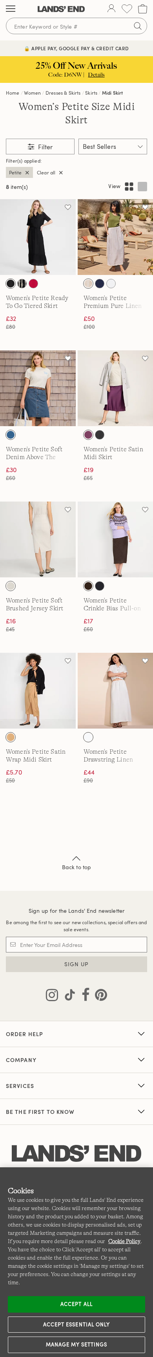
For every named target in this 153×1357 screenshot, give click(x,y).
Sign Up (76, 964)
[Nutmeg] (10, 737)
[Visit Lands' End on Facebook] (83, 996)
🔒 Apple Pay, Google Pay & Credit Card (76, 48)
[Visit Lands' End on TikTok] (67, 996)
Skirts (91, 93)
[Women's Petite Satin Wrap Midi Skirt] (38, 691)
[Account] (111, 9)
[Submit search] (137, 26)
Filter (44, 147)
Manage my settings (76, 1344)
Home (13, 93)
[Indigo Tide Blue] (10, 435)
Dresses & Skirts (63, 93)
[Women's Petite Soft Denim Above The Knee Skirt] (38, 388)
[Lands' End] (61, 9)
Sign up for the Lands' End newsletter (76, 910)
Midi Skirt (112, 93)
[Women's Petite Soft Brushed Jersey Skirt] (38, 539)
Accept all (76, 1304)
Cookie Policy (124, 1241)
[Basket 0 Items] (142, 8)
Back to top (76, 867)
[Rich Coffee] (88, 586)
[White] (111, 283)
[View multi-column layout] (129, 186)
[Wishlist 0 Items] (127, 8)
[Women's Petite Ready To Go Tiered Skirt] (38, 237)
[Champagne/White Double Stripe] (88, 283)
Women (32, 93)
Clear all (46, 172)
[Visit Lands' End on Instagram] (52, 996)
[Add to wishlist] (68, 207)
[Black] (10, 283)
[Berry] (88, 435)
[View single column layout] (142, 186)
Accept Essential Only (76, 1324)
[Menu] (10, 9)
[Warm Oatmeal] (10, 586)
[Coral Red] (33, 283)
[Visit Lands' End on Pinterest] (98, 996)
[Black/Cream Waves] (22, 283)
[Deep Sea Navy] (99, 283)
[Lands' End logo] (76, 1154)
